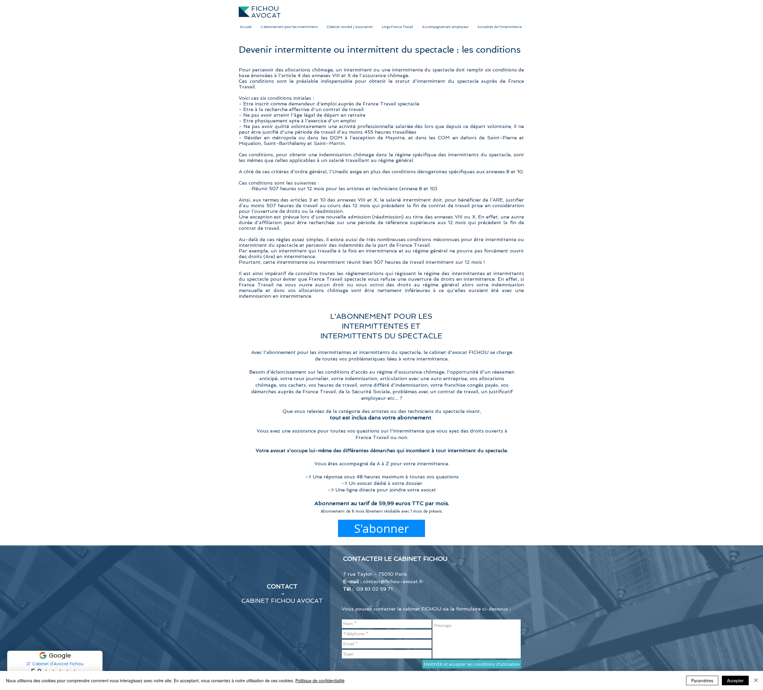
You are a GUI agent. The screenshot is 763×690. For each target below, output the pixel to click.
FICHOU (265, 8)
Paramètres (702, 680)
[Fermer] (755, 680)
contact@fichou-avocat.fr (393, 581)
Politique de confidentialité (320, 680)
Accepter (735, 680)
